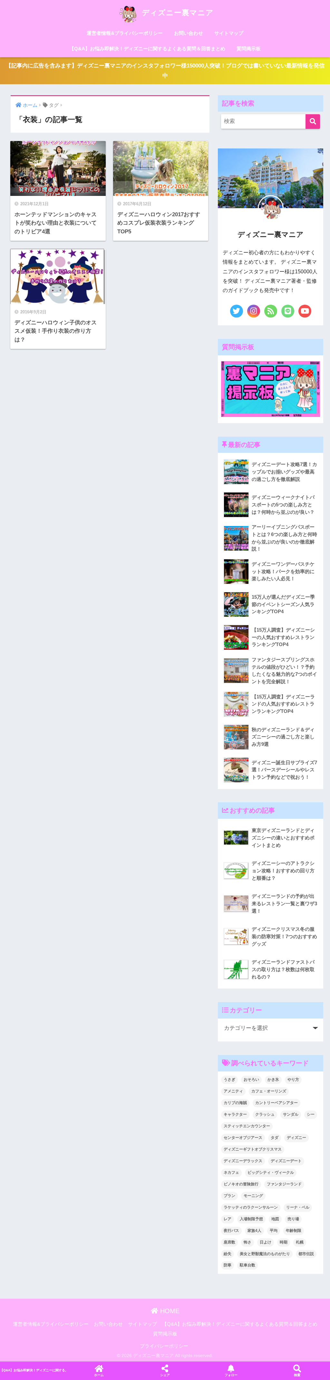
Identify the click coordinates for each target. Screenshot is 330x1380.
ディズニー (296, 1137)
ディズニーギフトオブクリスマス (253, 1149)
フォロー (231, 1375)
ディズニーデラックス (243, 1161)
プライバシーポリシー (164, 1346)
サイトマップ (228, 33)
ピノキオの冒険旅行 (241, 1184)
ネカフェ (231, 1172)
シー (311, 1114)
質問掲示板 (249, 48)
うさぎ (229, 1079)
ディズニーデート (286, 1161)
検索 (297, 1375)
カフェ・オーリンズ (268, 1091)
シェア (165, 1375)
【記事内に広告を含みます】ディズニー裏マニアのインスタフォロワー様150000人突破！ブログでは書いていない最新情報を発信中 (165, 71)
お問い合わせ (188, 33)
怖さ (247, 1242)
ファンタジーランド (284, 1184)
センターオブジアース (243, 1137)
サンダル (290, 1114)
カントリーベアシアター (276, 1103)
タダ (274, 1137)
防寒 (227, 1265)
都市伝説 (306, 1254)
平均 (273, 1230)
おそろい (251, 1079)
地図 (275, 1219)
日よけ (265, 1242)
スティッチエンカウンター (247, 1126)
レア (227, 1219)
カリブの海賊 (235, 1103)
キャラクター (235, 1114)
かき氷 (273, 1079)
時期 (283, 1242)
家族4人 (254, 1230)
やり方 (293, 1079)
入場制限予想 (251, 1219)
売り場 (293, 1219)
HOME (169, 1310)
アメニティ (233, 1091)
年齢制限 (293, 1230)
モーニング (253, 1195)
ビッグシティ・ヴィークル (271, 1172)
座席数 (229, 1242)
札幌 (300, 1242)
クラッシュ (265, 1114)
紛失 (227, 1254)
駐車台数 (247, 1265)
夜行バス (231, 1230)
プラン (229, 1195)
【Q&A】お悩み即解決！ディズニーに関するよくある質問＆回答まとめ (147, 48)
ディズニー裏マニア (177, 12)
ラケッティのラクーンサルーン (251, 1207)
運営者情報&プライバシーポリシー (125, 33)
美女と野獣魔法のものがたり (265, 1254)
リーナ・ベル (297, 1207)
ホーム (99, 1375)
